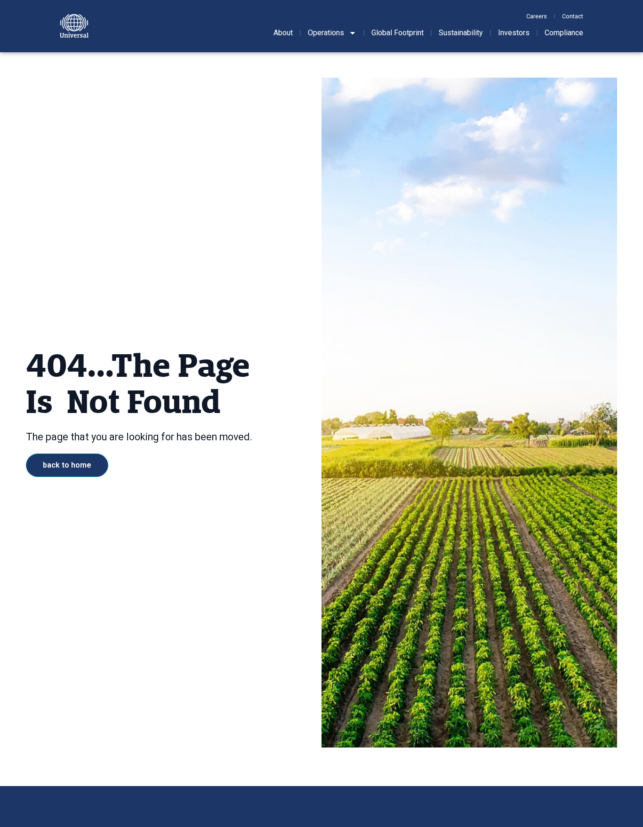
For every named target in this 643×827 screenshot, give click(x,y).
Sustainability (461, 32)
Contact (572, 16)
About (283, 32)
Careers (536, 16)
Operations (326, 32)
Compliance (564, 32)
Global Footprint (397, 32)
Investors (514, 32)
